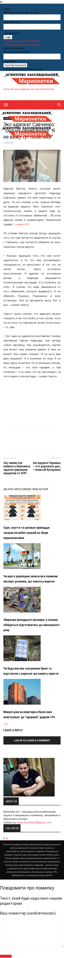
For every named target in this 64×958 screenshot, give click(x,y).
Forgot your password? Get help (21, 41)
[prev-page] (4, 724)
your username (11, 22)
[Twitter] (14, 442)
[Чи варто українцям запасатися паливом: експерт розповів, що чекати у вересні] (32, 556)
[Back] (4, 5)
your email (9, 61)
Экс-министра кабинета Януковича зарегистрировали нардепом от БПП (16, 468)
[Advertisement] (30, 95)
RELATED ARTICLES (13, 489)
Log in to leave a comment (32, 740)
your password (11, 33)
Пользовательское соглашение (21, 44)
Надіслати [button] (6, 956)
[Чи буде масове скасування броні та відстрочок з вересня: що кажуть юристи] (32, 648)
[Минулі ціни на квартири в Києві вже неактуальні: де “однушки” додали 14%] (32, 692)
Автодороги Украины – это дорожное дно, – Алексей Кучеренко (47, 466)
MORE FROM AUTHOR (36, 489)
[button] (5, 104)
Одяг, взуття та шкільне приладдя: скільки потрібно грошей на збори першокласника (26, 533)
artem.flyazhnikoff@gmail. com (34, 822)
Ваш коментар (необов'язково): (28, 913)
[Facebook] (6, 442)
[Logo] (26, 122)
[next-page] (7, 724)
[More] (22, 442)
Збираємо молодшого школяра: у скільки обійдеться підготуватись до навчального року (31, 625)
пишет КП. (23, 224)
